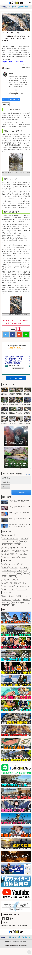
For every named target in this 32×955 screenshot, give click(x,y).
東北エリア (12, 596)
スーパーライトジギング (10, 548)
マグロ (27, 586)
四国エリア (25, 602)
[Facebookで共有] (12, 334)
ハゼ (25, 583)
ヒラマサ (5, 567)
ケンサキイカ (24, 567)
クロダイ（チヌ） (8, 583)
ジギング (23, 548)
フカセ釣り (5, 551)
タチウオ (26, 573)
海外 (13, 606)
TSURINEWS (14, 945)
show (7, 104)
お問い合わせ (23, 941)
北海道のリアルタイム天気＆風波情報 (12, 62)
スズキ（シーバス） (8, 570)
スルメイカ (14, 567)
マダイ (9, 564)
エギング (5, 541)
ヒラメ (4, 577)
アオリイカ (12, 577)
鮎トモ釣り (24, 538)
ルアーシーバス (7, 544)
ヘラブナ (12, 589)
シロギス (19, 583)
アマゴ (12, 573)
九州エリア (5, 606)
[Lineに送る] (26, 334)
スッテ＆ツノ (6, 554)
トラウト (5, 99)
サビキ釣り (22, 557)
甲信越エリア (6, 599)
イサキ (21, 564)
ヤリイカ (20, 586)
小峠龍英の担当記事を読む (16, 93)
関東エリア (22, 596)
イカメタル (25, 551)
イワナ (19, 573)
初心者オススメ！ (8, 535)
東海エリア (26, 599)
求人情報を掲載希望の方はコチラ (16, 348)
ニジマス (5, 573)
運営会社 (7, 941)
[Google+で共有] (19, 334)
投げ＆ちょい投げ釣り (9, 557)
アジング (23, 541)
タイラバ (18, 544)
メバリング (14, 541)
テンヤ (15, 554)
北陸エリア (17, 599)
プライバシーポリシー (14, 941)
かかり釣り (23, 554)
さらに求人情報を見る (16, 378)
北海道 (4, 596)
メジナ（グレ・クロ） (9, 580)
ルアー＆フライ (14, 99)
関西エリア (5, 602)
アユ (25, 570)
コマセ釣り (15, 551)
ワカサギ (12, 586)
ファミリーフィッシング (10, 538)
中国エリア (15, 602)
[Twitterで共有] (6, 334)
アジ (3, 564)
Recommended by (24, 468)
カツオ (4, 589)
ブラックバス (21, 589)
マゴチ (4, 586)
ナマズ (20, 570)
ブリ (15, 564)
